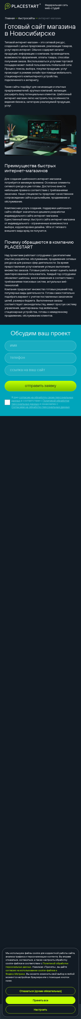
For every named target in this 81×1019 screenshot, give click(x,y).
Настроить (40, 1009)
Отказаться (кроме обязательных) (41, 991)
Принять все (40, 1000)
